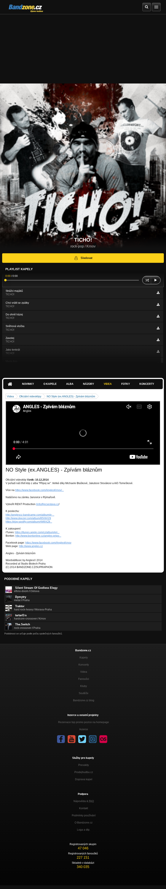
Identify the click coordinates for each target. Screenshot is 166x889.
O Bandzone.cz (84, 822)
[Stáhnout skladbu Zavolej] (158, 339)
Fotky (125, 383)
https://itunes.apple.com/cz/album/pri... (37, 532)
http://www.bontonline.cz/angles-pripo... (38, 535)
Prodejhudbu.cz (83, 772)
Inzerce (83, 729)
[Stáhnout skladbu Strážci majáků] (158, 292)
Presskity (83, 765)
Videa (108, 383)
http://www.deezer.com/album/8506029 (28, 518)
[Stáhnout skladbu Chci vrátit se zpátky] (158, 304)
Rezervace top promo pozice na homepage (83, 722)
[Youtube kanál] (71, 739)
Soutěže (83, 693)
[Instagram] (93, 739)
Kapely (84, 657)
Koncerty (146, 383)
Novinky (28, 383)
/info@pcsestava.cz (47, 504)
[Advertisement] (83, 46)
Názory (88, 383)
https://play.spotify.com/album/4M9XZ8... (29, 521)
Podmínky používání (84, 815)
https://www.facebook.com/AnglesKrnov (48, 542)
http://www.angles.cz (31, 546)
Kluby (83, 686)
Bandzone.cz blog (83, 700)
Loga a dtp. (83, 829)
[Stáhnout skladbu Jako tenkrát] (158, 351)
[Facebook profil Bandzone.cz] (61, 739)
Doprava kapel (83, 779)
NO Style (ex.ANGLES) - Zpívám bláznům (71, 396)
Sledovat (86, 258)
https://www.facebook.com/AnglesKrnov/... (39, 490)
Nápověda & (83, 801)
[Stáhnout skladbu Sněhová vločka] (158, 328)
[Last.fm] (103, 739)
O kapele (50, 383)
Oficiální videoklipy (30, 396)
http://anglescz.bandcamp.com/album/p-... (30, 514)
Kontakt (83, 808)
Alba (69, 383)
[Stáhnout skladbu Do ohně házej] (158, 316)
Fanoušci (83, 678)
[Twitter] (82, 739)
